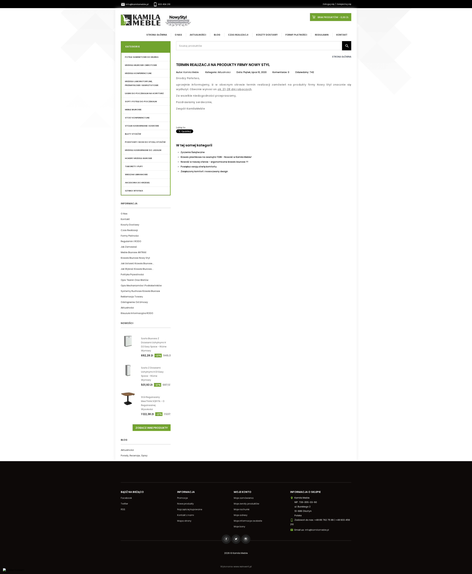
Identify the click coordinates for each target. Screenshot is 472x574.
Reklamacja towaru (132, 296)
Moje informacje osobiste (248, 520)
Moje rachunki (241, 509)
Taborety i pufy (134, 166)
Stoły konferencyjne (137, 117)
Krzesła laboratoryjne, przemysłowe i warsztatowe (141, 83)
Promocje (182, 498)
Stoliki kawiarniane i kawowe (142, 125)
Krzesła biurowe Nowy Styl (135, 257)
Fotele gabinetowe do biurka (142, 57)
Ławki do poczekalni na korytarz (144, 93)
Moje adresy (240, 515)
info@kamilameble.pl (135, 4)
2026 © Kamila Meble (236, 553)
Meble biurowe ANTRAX (133, 252)
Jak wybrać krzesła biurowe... (137, 268)
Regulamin (322, 34)
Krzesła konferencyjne (138, 73)
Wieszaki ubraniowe (136, 174)
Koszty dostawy (267, 34)
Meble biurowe (133, 109)
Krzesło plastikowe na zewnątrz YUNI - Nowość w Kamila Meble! (216, 157)
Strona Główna (156, 34)
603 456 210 (161, 4)
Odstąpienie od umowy (134, 302)
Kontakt (341, 34)
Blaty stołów (133, 133)
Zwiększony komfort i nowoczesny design (204, 171)
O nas (124, 213)
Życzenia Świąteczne (193, 152)
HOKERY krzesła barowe (138, 158)
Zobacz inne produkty (152, 428)
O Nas (178, 34)
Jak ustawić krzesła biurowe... (137, 263)
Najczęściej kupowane (189, 509)
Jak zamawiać (129, 246)
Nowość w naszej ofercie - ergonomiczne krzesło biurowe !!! (214, 161)
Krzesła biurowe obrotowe (141, 65)
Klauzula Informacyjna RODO (137, 313)
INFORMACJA (129, 203)
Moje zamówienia (244, 498)
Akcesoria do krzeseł (137, 182)
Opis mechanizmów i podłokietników (141, 285)
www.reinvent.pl (242, 566)
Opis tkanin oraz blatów (134, 280)
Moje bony (239, 526)
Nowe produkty (185, 503)
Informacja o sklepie (305, 492)
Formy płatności (296, 34)
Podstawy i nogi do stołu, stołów (145, 142)
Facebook (126, 498)
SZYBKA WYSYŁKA (134, 190)
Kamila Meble (191, 72)
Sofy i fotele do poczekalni (141, 101)
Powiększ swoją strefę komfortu (199, 166)
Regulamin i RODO (131, 241)
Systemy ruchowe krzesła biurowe (140, 291)
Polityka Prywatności (132, 274)
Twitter (124, 503)
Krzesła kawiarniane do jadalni (143, 150)
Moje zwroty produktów (246, 503)
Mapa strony (184, 520)
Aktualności (198, 34)
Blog (217, 34)
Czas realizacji (238, 34)
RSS (123, 509)
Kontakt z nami (185, 515)
